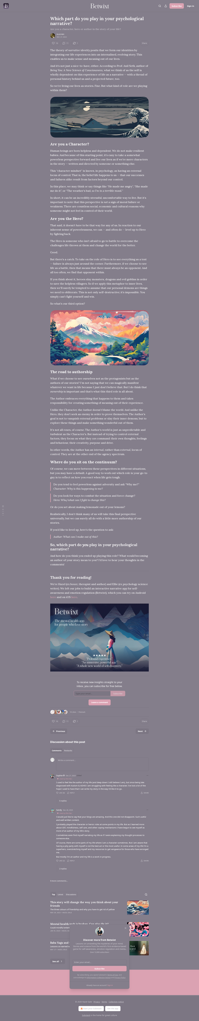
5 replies (63, 801)
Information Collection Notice (99, 977)
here (53, 597)
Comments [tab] (56, 750)
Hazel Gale (67, 913)
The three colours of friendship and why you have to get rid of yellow (82, 909)
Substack (86, 1015)
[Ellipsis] (147, 775)
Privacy (97, 1001)
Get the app (112, 1008)
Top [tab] (53, 894)
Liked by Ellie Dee (65, 779)
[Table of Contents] (3, 510)
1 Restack (81, 712)
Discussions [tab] (71, 894)
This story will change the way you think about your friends (84, 904)
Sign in (190, 6)
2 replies (63, 869)
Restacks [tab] (68, 750)
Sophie (59, 775)
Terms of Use (112, 975)
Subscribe (177, 6)
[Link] (46, 144)
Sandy (59, 810)
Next (140, 731)
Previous (60, 731)
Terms (104, 1001)
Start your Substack (92, 1008)
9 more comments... (59, 881)
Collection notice (116, 1001)
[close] (125, 928)
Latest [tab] (60, 894)
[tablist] (62, 750)
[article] (99, 909)
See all (55, 961)
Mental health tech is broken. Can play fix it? (79, 924)
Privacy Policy (120, 977)
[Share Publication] (165, 6)
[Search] (159, 6)
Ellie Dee (60, 34)
